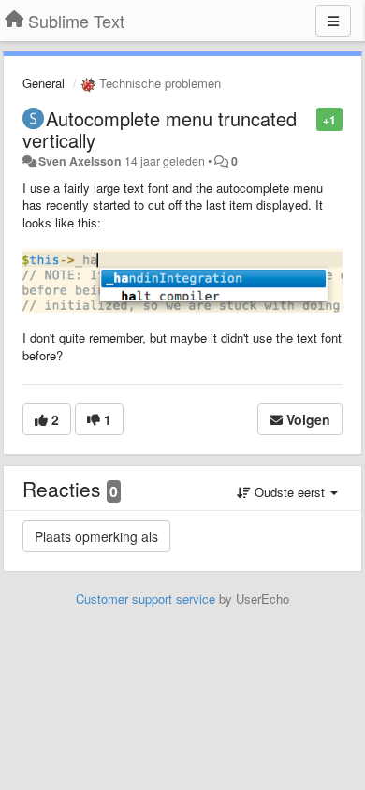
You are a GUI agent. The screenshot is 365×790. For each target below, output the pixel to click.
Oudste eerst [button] (289, 492)
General (43, 83)
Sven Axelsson (80, 161)
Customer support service (145, 598)
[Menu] (333, 21)
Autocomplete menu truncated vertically (159, 129)
